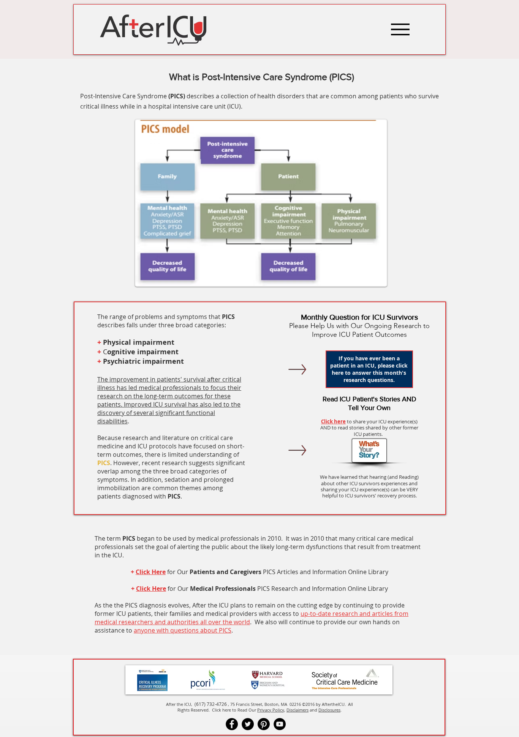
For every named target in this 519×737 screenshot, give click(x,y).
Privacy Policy (270, 710)
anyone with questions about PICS (182, 630)
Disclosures (329, 710)
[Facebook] (232, 724)
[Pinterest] (264, 724)
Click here (333, 421)
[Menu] (400, 29)
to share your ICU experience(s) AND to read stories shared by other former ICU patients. (369, 427)
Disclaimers (297, 710)
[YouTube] (280, 724)
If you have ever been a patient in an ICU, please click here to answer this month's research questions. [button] (369, 369)
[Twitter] (248, 724)
